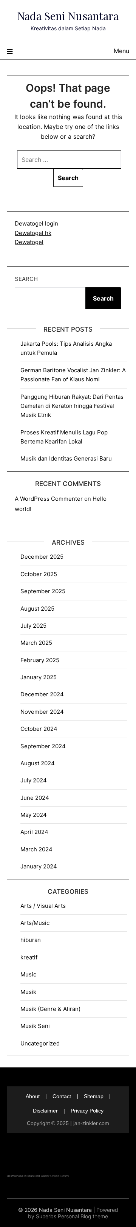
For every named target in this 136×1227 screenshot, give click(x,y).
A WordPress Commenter (49, 498)
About (33, 1096)
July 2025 (33, 625)
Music (28, 974)
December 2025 (41, 556)
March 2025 (36, 642)
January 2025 (38, 677)
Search (26, 278)
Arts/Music (34, 922)
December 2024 (42, 694)
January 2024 (38, 866)
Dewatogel (29, 242)
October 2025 (38, 574)
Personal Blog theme (83, 1216)
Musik (28, 991)
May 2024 (33, 814)
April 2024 (34, 831)
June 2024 (34, 797)
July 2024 (33, 780)
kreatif (28, 957)
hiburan (30, 939)
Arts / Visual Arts (43, 905)
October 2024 (38, 728)
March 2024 (36, 849)
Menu (121, 51)
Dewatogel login (36, 223)
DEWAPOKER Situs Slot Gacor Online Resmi (38, 1176)
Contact (62, 1096)
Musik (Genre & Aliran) (50, 1008)
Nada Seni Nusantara (68, 15)
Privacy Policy (87, 1111)
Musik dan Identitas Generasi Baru (66, 458)
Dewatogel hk (33, 233)
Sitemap (94, 1096)
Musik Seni (35, 1026)
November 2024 (42, 711)
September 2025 (42, 591)
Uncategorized (40, 1043)
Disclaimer (45, 1111)
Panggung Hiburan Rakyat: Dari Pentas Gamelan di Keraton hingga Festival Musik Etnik (72, 406)
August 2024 (37, 763)
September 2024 (43, 746)
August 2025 (37, 608)
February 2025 (39, 660)
